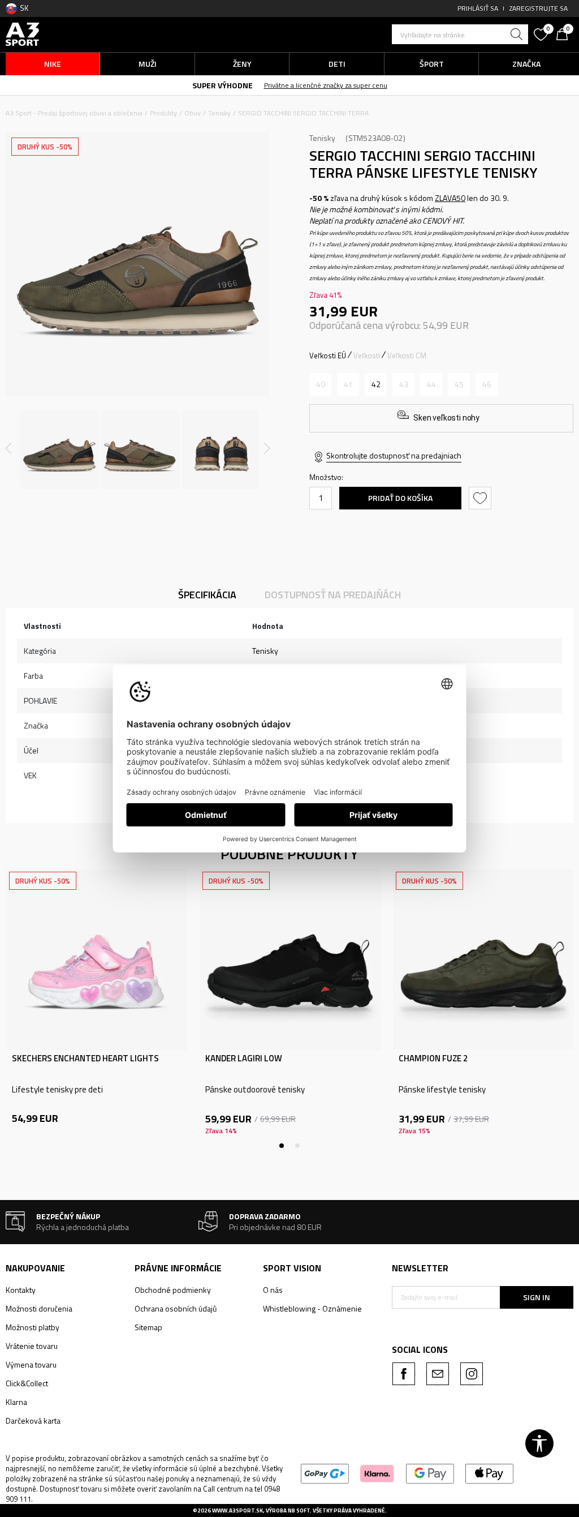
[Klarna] (377, 1472)
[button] (460, 34)
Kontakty (21, 1290)
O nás (273, 1290)
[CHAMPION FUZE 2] (483, 959)
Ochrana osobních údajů (176, 1308)
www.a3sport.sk (237, 1510)
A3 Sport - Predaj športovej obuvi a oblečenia (74, 113)
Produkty (163, 113)
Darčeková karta (33, 1420)
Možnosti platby (32, 1327)
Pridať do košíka (400, 498)
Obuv (192, 113)
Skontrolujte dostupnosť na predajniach (393, 455)
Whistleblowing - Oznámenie (312, 1308)
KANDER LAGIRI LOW (243, 1058)
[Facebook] (403, 1373)
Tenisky (219, 113)
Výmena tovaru (31, 1364)
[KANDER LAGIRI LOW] (290, 959)
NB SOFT (299, 1510)
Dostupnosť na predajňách (333, 594)
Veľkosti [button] (366, 355)
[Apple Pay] (489, 1472)
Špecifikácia (207, 594)
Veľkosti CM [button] (406, 355)
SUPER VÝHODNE (222, 85)
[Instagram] (471, 1373)
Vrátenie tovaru (32, 1346)
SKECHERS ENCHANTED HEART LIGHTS (85, 1058)
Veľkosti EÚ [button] (327, 355)
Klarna (16, 1402)
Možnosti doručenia (39, 1308)
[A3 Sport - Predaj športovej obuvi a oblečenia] (23, 33)
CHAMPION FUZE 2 (433, 1058)
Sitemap (148, 1327)
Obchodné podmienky (173, 1290)
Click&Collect (27, 1383)
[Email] (437, 1373)
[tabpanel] (96, 1008)
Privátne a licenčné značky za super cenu (325, 85)
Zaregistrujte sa (538, 8)
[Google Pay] (430, 1472)
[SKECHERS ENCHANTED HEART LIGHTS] (96, 959)
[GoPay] (325, 1472)
